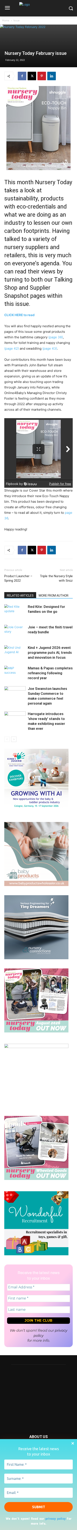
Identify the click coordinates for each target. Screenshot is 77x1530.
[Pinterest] (41, 76)
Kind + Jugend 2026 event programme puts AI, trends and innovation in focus (50, 652)
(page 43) (49, 348)
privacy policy (55, 1518)
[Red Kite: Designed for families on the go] (15, 611)
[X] (32, 76)
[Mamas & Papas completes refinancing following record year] (15, 673)
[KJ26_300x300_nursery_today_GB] (36, 812)
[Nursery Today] (38, 9)
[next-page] (13, 739)
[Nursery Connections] (36, 958)
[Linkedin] (51, 76)
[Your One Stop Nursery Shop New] (36, 885)
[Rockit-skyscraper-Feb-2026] (36, 1047)
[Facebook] (22, 76)
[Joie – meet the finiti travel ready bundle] (15, 632)
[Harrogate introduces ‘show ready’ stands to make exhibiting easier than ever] (15, 718)
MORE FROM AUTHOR (53, 595)
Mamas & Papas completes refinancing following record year (50, 673)
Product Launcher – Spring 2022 (18, 578)
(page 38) (55, 337)
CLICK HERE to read (19, 315)
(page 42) (12, 348)
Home (5, 20)
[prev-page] (7, 739)
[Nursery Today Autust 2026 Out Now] (36, 1031)
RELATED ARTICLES (20, 595)
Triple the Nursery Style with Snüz (56, 578)
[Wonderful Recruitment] (36, 1254)
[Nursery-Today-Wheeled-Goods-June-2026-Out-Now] (36, 1179)
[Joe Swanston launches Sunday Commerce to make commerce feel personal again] (15, 693)
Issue (16, 20)
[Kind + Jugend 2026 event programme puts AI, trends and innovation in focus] (15, 652)
